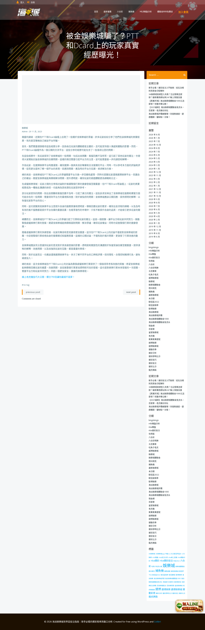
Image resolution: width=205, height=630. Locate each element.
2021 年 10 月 (155, 196)
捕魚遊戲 (167, 571)
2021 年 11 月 (155, 192)
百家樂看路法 (161, 586)
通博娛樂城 (153, 346)
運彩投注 (152, 363)
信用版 (152, 260)
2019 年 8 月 (154, 233)
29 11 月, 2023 (35, 131)
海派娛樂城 (153, 312)
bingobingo (154, 247)
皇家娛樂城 (153, 332)
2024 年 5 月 (154, 158)
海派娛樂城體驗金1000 (159, 318)
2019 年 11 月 (155, 230)
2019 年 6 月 (154, 236)
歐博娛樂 (152, 308)
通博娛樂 (152, 342)
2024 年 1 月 (154, 168)
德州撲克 (152, 288)
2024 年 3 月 (154, 165)
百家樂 (152, 329)
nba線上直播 (172, 557)
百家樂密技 (177, 582)
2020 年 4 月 (154, 216)
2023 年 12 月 (155, 172)
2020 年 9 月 (154, 199)
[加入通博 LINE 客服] (189, 606)
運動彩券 (152, 349)
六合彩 (120, 11)
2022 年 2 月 (154, 182)
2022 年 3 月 (154, 179)
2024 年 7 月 (154, 151)
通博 (158, 589)
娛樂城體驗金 (154, 284)
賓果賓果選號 (154, 339)
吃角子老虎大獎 (156, 566)
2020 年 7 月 (154, 206)
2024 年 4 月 (154, 161)
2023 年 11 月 (155, 175)
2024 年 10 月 (155, 144)
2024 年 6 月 (154, 155)
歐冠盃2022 (154, 301)
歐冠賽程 (172, 575)
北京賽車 (152, 271)
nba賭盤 (152, 254)
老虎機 (152, 335)
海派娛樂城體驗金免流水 (159, 322)
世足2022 (176, 561)
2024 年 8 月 (154, 148)
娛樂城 (25, 128)
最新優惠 (107, 11)
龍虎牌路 (152, 370)
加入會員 (183, 12)
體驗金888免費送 (165, 11)
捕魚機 (131, 11)
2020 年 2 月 (154, 219)
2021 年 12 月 (155, 189)
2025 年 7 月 (154, 141)
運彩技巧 (152, 359)
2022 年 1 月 (154, 185)
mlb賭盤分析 (146, 11)
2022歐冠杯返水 (175, 554)
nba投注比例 (163, 557)
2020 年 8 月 (154, 202)
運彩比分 (152, 366)
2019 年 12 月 (155, 226)
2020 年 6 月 (154, 209)
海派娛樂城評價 (155, 315)
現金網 (152, 325)
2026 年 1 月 (154, 138)
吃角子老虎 (153, 274)
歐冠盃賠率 (153, 305)
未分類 (152, 298)
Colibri (157, 621)
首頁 (96, 11)
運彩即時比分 (154, 356)
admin (25, 131)
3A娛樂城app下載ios (163, 554)
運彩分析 (152, 353)
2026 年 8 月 (154, 134)
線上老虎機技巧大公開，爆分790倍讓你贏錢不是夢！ (48, 276)
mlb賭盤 (155, 557)
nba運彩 (155, 560)
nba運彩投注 (154, 257)
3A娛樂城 (152, 554)
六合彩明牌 (153, 267)
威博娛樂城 (153, 278)
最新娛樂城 (153, 295)
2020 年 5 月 (154, 213)
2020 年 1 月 (154, 223)
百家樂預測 (170, 586)
